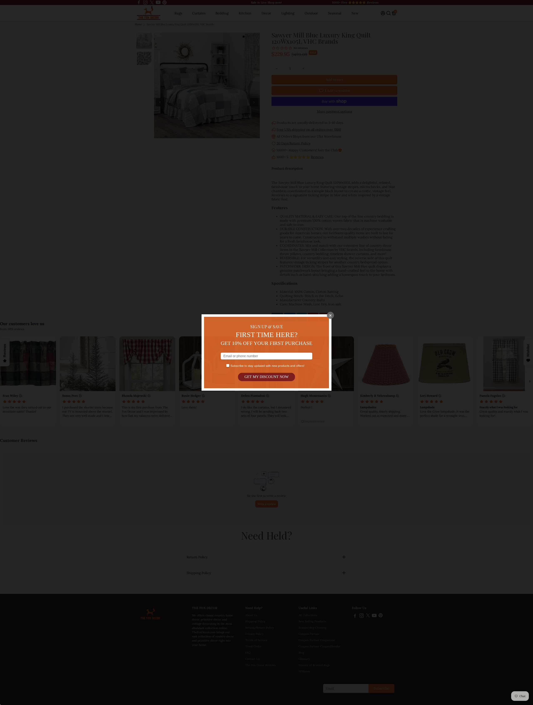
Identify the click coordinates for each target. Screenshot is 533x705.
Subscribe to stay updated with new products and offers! (267, 365)
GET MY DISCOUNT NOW (266, 377)
